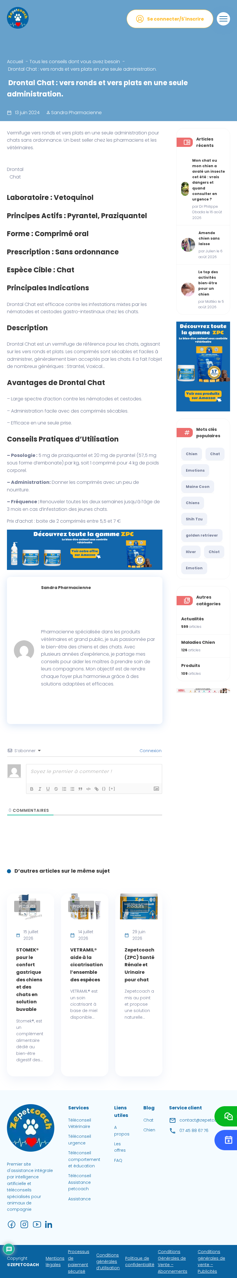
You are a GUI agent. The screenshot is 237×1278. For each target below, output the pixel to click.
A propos (121, 1131)
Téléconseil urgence (79, 1140)
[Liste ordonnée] (64, 788)
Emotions (195, 470)
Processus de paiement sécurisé (78, 1261)
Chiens (192, 502)
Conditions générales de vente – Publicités (211, 1261)
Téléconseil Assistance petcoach (79, 1182)
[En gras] (32, 788)
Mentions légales (55, 1261)
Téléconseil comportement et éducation (84, 1159)
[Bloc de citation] (80, 788)
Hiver (191, 551)
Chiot (214, 551)
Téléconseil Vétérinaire (79, 1123)
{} (104, 788)
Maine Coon (198, 486)
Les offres (120, 1147)
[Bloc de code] (88, 788)
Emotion (194, 568)
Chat (215, 453)
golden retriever (202, 535)
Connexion (150, 751)
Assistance (79, 1199)
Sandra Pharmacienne (76, 112)
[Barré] (56, 788)
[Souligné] (48, 788)
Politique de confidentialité (139, 1261)
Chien (191, 453)
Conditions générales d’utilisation (108, 1261)
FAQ (118, 1160)
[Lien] (96, 788)
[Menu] (223, 18)
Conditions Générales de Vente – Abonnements (172, 1261)
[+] (112, 788)
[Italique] (40, 788)
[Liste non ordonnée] (72, 788)
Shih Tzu (194, 519)
